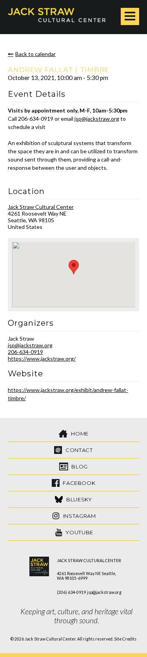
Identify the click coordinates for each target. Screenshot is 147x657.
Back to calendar (35, 54)
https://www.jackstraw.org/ (42, 358)
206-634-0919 (25, 351)
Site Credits (125, 639)
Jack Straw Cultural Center (41, 206)
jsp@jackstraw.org (96, 118)
